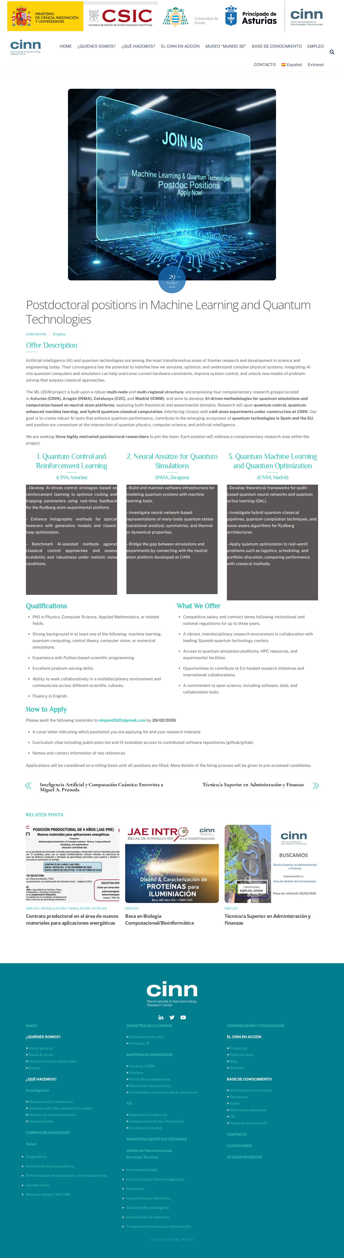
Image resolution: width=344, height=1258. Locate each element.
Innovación (135, 1188)
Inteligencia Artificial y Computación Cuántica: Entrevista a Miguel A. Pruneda (101, 787)
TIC (232, 1116)
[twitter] (172, 1017)
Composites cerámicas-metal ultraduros (163, 1092)
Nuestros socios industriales (53, 1061)
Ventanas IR (139, 1043)
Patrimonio (239, 1097)
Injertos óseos (37, 1185)
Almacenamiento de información (156, 1121)
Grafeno (136, 1072)
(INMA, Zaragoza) (172, 477)
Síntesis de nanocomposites (52, 1115)
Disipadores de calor (146, 1037)
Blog (233, 1061)
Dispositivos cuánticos (148, 1115)
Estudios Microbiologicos (147, 1207)
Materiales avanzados (248, 1110)
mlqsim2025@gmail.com (122, 720)
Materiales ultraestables (149, 1086)
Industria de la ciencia (248, 1123)
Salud (234, 1103)
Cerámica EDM (141, 1066)
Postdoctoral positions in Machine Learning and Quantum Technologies (168, 311)
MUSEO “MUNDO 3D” (225, 46)
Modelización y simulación (51, 1101)
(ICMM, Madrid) (272, 477)
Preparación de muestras (147, 1217)
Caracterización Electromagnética (155, 1179)
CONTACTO (265, 64)
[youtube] (183, 1017)
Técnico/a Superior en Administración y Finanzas (253, 784)
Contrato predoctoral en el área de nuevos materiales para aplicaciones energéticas (72, 919)
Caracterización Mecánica (148, 1198)
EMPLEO (315, 46)
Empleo (59, 334)
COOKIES (185, 1239)
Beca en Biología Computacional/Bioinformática (159, 919)
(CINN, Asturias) (71, 477)
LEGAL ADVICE (163, 1239)
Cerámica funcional (145, 1128)
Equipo (35, 1068)
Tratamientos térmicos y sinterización (158, 1226)
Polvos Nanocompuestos (149, 1079)
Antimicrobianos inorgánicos (50, 1166)
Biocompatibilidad (142, 1169)
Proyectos (238, 1048)
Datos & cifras (41, 1054)
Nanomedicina (41, 1121)
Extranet (316, 64)
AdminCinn (36, 334)
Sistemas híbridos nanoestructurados (60, 1108)
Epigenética (36, 1156)
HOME (66, 46)
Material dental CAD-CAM (48, 1194)
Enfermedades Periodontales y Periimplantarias (66, 1175)
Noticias (99, 908)
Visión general (41, 1048)
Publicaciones (241, 1054)
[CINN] (26, 57)
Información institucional (251, 1090)
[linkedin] (161, 1017)
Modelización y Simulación (65, 908)
